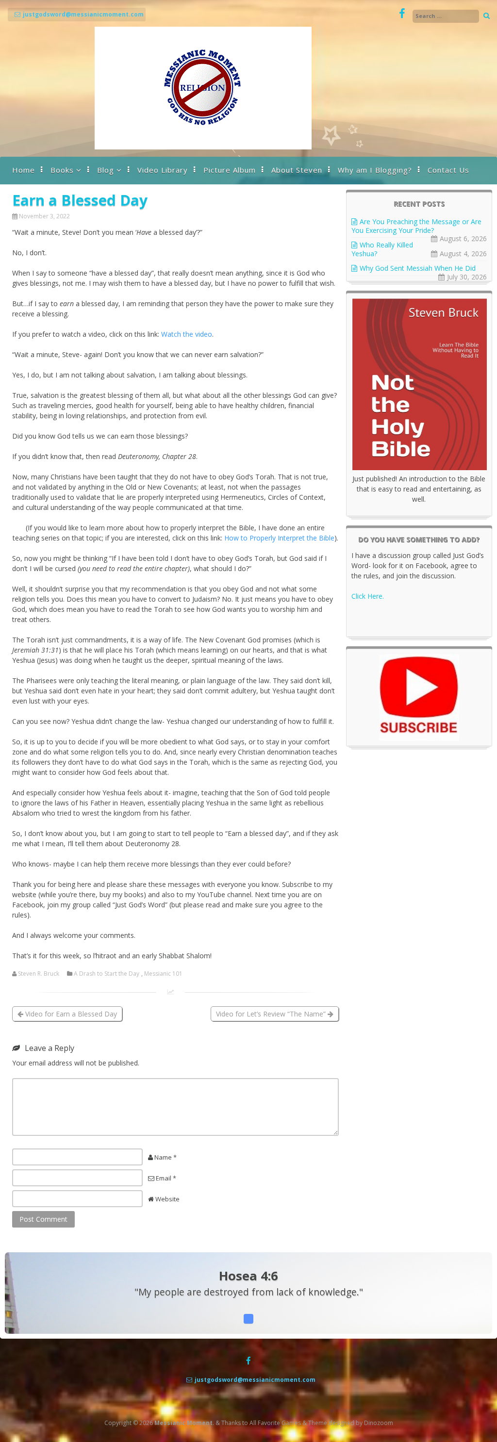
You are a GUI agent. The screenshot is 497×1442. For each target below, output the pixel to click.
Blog (105, 170)
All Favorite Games (275, 1423)
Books (62, 170)
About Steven (296, 170)
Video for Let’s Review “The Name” (272, 1013)
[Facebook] (402, 13)
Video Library (162, 170)
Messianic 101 (163, 973)
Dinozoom (378, 1423)
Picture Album (229, 170)
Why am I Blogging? (375, 170)
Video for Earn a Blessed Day (70, 1013)
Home (23, 170)
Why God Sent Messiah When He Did (418, 268)
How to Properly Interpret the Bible (279, 537)
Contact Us (448, 170)
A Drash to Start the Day (106, 973)
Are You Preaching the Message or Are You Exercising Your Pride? (416, 226)
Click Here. (367, 596)
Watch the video (186, 334)
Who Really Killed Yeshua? (382, 249)
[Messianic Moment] (203, 146)
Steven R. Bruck (38, 973)
